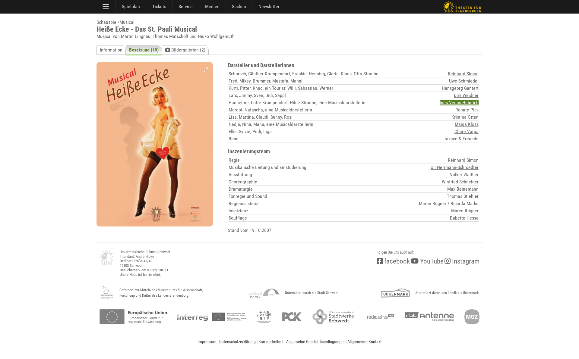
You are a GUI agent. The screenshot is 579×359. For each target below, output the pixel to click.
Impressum (207, 341)
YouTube (431, 261)
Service (186, 6)
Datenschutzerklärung (237, 341)
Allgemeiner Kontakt (364, 341)
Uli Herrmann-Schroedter (455, 167)
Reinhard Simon (463, 73)
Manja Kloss (467, 124)
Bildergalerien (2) (187, 50)
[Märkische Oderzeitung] (471, 316)
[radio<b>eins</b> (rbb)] (379, 316)
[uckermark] (395, 293)
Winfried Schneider (460, 182)
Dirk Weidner (466, 95)
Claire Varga (466, 131)
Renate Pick (467, 110)
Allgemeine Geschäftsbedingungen (315, 341)
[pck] (292, 316)
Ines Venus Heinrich (459, 102)
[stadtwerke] (333, 316)
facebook (396, 261)
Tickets (159, 6)
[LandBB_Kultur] (107, 293)
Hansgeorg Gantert (460, 88)
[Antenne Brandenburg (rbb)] (429, 316)
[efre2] (133, 316)
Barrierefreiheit (270, 341)
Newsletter (269, 6)
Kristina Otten (465, 117)
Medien (212, 6)
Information (111, 50)
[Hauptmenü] (106, 6)
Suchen (239, 6)
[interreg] (211, 316)
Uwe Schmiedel (464, 81)
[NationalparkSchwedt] (264, 293)
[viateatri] (263, 316)
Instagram (465, 261)
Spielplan (131, 6)
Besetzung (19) (144, 50)
